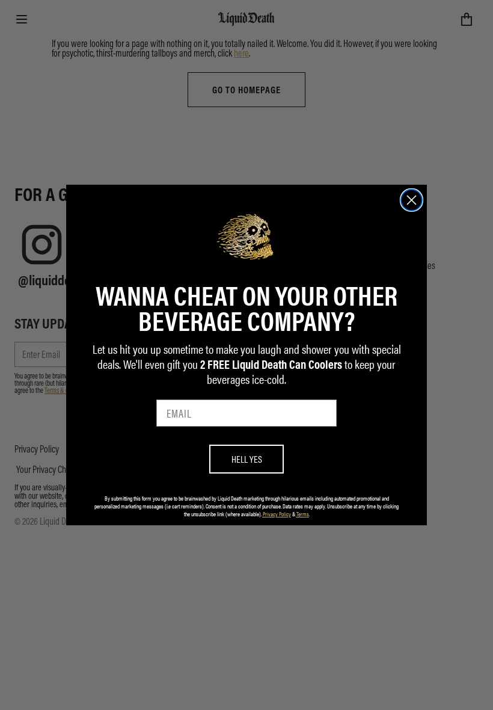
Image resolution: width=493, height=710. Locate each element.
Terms (302, 514)
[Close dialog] (411, 200)
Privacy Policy (277, 514)
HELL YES (246, 459)
